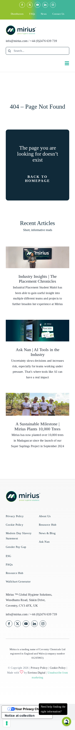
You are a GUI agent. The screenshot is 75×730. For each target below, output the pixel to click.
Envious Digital (37, 672)
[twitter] (30, 5)
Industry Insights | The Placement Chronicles (37, 279)
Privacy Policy (39, 667)
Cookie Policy (58, 667)
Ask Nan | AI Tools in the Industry (37, 352)
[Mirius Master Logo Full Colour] (21, 26)
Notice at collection (20, 715)
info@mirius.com (17, 41)
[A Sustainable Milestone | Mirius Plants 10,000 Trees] (37, 404)
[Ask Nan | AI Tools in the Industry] (37, 330)
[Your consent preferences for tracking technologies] (6, 723)
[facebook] (22, 5)
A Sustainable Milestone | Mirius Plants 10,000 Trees (37, 426)
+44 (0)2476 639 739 (43, 41)
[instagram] (53, 5)
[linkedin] (45, 5)
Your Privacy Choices (31, 709)
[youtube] (37, 5)
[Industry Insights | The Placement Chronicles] (37, 257)
